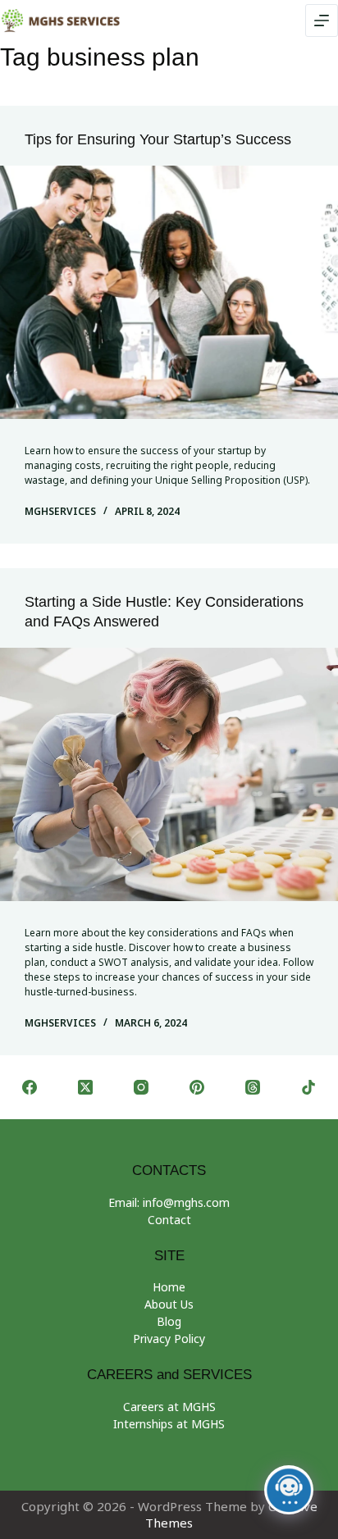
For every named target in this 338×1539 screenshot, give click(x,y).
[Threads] (252, 1087)
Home (169, 1287)
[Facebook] (29, 1087)
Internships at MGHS (169, 1424)
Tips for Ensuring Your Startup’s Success (158, 139)
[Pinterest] (197, 1087)
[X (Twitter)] (85, 1087)
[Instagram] (141, 1087)
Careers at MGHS (169, 1406)
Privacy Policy (169, 1338)
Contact (169, 1219)
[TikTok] (308, 1087)
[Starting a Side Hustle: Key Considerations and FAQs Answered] (169, 774)
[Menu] (321, 20)
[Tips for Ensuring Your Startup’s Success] (169, 292)
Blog (169, 1321)
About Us (169, 1304)
